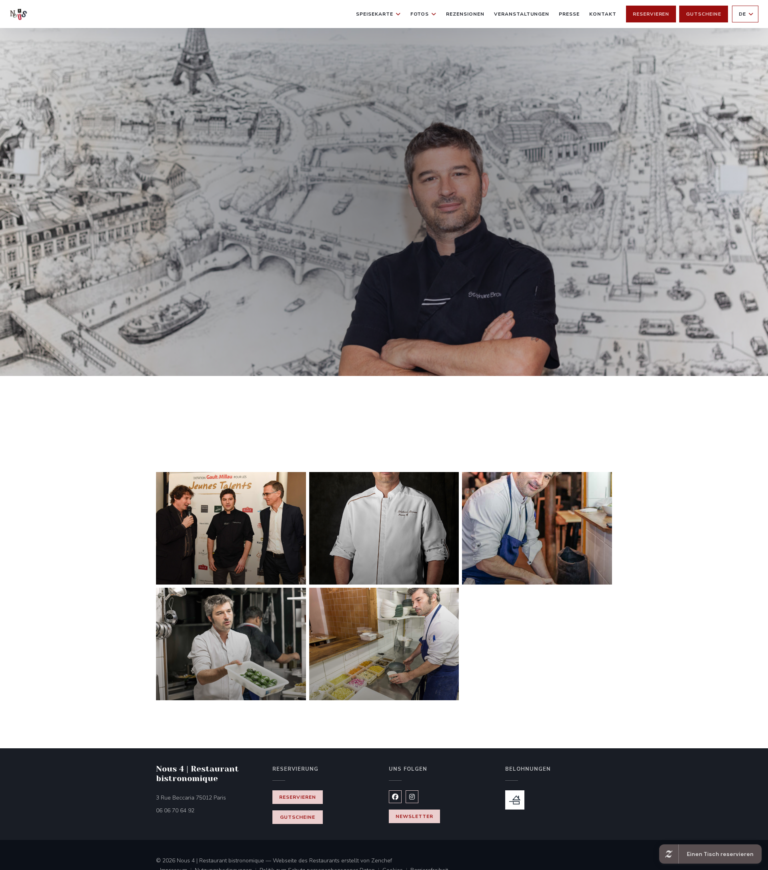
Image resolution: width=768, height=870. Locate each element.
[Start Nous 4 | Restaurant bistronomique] (19, 14)
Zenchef (381, 860)
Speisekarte (374, 14)
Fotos (419, 14)
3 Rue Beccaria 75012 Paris (209, 798)
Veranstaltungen (521, 14)
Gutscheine (703, 14)
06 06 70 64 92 (175, 810)
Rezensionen (465, 14)
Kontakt (602, 14)
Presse (569, 14)
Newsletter (414, 816)
